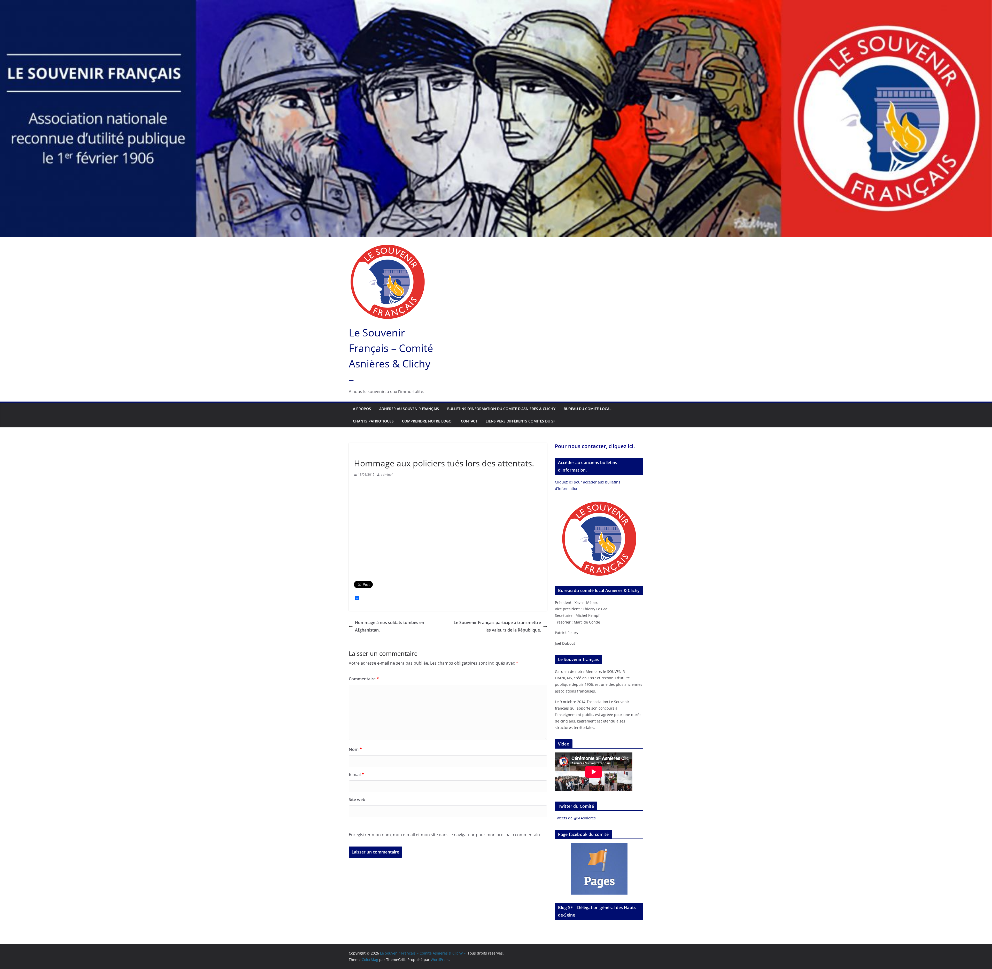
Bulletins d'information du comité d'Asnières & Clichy (501, 408)
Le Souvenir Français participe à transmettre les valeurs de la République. (497, 626)
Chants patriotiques (373, 421)
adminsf (386, 474)
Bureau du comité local (587, 408)
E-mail (356, 774)
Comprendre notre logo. (427, 421)
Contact (469, 421)
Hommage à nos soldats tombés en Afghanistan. (389, 626)
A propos (362, 408)
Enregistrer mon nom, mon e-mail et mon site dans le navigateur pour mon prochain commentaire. (445, 834)
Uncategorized (366, 451)
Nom (355, 749)
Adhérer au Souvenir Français (409, 408)
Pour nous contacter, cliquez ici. (595, 446)
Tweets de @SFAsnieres (575, 818)
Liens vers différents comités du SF (520, 421)
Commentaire (364, 679)
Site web (357, 799)
